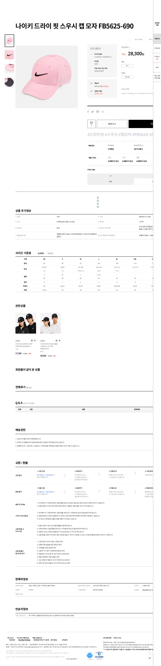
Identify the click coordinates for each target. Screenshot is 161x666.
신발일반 (50, 253)
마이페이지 (40, 475)
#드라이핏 (95, 134)
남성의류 (41, 253)
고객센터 (65, 640)
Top (150, 654)
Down (150, 658)
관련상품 (157, 48)
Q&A (157, 67)
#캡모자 (124, 134)
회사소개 (10, 638)
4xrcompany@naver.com (31, 647)
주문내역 (49, 475)
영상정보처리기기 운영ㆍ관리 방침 (45, 640)
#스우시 (111, 134)
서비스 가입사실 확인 (71, 659)
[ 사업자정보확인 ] (76, 647)
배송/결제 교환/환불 (157, 77)
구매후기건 (157, 58)
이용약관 (12, 640)
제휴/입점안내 (37, 638)
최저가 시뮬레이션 (95, 48)
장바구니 (112, 124)
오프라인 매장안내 (23, 638)
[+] (32, 340)
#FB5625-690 (144, 134)
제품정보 (157, 39)
